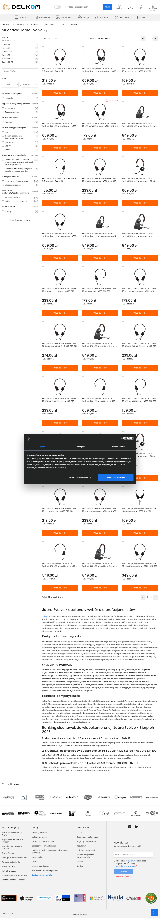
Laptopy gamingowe (41, 866)
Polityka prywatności (86, 850)
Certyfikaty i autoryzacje (87, 837)
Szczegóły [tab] (80, 447)
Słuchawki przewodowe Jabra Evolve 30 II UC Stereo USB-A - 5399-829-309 (139, 564)
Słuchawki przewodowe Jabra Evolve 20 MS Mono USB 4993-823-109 (99, 289)
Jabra (45, 616)
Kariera (80, 861)
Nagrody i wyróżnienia (86, 841)
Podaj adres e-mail (124, 854)
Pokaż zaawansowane (78, 478)
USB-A (7, 149)
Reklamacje (37, 857)
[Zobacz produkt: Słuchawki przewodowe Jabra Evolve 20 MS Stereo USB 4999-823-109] (140, 57)
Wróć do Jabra (8, 40)
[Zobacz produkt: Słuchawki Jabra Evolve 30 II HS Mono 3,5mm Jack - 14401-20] (60, 167)
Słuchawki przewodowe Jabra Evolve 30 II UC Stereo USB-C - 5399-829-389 (60, 344)
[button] (119, 9)
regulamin (130, 860)
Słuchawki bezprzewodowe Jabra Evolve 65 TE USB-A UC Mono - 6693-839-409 (59, 564)
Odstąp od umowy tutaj (42, 875)
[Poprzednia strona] (143, 38)
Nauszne (8, 122)
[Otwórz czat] (154, 912)
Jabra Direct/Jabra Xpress (16, 181)
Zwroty (35, 861)
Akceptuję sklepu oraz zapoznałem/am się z (131, 863)
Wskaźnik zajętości (13, 185)
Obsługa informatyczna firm (14, 857)
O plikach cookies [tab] (117, 447)
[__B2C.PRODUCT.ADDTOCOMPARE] (43, 46)
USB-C (8, 146)
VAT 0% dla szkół (9, 871)
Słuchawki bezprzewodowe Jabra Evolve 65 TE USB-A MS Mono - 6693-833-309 (139, 454)
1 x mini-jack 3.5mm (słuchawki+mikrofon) (14, 137)
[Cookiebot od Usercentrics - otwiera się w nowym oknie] (123, 438)
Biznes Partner (8, 853)
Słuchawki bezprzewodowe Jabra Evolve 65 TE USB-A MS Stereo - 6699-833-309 (99, 69)
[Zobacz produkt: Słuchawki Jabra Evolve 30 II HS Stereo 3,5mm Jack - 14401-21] (60, 57)
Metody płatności (39, 837)
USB (6, 132)
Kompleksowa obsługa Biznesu (12, 847)
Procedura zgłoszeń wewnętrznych (85, 855)
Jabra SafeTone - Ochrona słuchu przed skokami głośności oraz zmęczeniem (19, 162)
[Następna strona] (155, 38)
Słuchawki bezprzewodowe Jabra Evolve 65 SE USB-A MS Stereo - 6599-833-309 (59, 124)
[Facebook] (129, 827)
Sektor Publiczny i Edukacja (13, 880)
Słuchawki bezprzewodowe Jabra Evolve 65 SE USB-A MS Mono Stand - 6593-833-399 (139, 234)
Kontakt (80, 866)
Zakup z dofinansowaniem (43, 841)
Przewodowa (10, 108)
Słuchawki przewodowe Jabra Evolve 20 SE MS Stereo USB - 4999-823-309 (99, 179)
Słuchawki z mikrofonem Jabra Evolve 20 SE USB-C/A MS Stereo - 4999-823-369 (139, 344)
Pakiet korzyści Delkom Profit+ (12, 833)
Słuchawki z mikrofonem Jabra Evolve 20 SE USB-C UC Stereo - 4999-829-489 (59, 289)
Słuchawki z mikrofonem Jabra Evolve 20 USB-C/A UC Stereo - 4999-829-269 (139, 289)
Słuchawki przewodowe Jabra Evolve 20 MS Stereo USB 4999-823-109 (139, 69)
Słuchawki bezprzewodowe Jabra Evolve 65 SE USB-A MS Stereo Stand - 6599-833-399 (139, 124)
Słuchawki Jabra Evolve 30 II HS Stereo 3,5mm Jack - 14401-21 (59, 69)
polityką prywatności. (126, 866)
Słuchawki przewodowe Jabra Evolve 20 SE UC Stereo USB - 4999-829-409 (99, 509)
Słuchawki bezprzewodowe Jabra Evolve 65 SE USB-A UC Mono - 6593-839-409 (99, 399)
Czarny (8, 211)
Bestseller (9, 98)
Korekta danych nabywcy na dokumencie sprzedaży (50, 851)
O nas (79, 832)
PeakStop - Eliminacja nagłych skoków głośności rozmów (18, 169)
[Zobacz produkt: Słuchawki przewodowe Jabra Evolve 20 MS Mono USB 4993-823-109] (100, 277)
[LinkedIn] (136, 827)
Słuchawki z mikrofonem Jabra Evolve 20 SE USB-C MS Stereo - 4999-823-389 (59, 399)
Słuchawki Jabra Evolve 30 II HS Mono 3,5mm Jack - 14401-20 (59, 179)
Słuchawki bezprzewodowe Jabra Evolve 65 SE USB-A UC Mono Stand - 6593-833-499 (99, 564)
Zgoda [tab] (42, 447)
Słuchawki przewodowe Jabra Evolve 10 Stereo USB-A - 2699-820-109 (139, 509)
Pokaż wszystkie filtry (20, 220)
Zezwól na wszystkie (116, 478)
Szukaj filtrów (10, 71)
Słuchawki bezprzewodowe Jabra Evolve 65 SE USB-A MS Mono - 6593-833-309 (139, 179)
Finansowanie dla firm (11, 862)
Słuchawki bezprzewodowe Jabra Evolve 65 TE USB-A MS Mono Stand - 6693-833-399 (99, 344)
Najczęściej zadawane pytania (45, 870)
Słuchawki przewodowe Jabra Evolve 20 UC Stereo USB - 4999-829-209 (59, 509)
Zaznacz (34, 94)
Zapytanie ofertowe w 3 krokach (12, 840)
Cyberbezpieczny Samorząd (14, 875)
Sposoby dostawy (39, 832)
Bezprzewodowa (12, 112)
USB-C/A (9, 142)
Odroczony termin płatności (44, 846)
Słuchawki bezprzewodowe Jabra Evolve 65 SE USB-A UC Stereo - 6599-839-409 (59, 234)
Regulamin (81, 846)
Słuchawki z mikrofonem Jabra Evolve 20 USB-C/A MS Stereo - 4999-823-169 (100, 124)
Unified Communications (16, 201)
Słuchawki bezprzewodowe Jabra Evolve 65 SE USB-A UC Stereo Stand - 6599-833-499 (99, 234)
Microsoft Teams (12, 197)
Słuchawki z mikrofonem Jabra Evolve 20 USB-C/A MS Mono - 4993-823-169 (139, 399)
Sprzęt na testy (8, 866)
